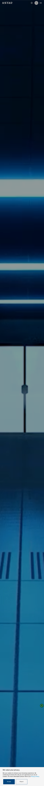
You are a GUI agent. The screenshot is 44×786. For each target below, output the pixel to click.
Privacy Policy (35, 776)
